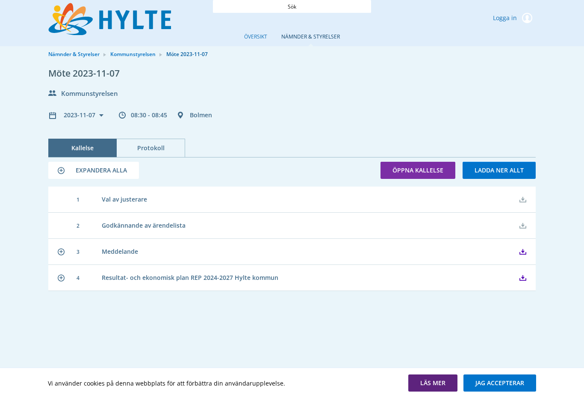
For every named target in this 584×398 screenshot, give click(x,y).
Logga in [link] (506, 18)
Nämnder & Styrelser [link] (74, 54)
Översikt (255, 36)
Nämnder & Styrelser (310, 36)
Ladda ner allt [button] (499, 170)
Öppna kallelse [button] (417, 170)
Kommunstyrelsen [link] (133, 54)
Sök (292, 6)
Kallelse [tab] (82, 148)
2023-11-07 (80, 115)
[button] (93, 170)
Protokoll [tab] (151, 148)
